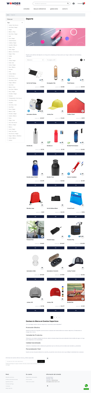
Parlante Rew (30, 239)
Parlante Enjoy (50, 239)
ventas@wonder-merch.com (53, 381)
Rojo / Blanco (12, 67)
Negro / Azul (12, 120)
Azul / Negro (12, 38)
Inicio (8, 14)
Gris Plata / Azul (12, 80)
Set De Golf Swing (31, 83)
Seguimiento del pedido (31, 377)
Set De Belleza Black (52, 208)
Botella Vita (70, 302)
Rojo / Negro (12, 91)
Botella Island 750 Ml (32, 177)
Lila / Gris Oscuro (13, 122)
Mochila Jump (30, 208)
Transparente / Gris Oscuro (15, 98)
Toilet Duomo (70, 83)
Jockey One (50, 114)
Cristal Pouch (70, 208)
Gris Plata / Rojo (13, 100)
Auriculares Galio (31, 271)
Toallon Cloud (71, 114)
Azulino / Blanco (13, 116)
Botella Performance (72, 145)
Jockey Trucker (71, 271)
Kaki (10, 71)
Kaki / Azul (11, 62)
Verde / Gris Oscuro (13, 25)
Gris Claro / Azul (12, 104)
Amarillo (11, 102)
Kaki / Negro (12, 49)
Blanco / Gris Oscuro (14, 51)
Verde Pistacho (12, 40)
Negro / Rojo (12, 54)
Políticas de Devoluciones (12, 379)
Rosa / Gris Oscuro (13, 78)
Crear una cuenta (30, 381)
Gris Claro (11, 85)
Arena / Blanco (12, 138)
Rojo (10, 58)
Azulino (10, 140)
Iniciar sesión (29, 379)
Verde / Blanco (12, 73)
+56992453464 (54, 380)
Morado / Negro (13, 113)
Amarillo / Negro (13, 93)
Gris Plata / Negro (13, 27)
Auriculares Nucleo (32, 114)
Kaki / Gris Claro (13, 131)
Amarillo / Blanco (13, 45)
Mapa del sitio (9, 388)
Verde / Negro (12, 60)
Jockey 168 (50, 302)
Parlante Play (70, 239)
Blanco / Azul (12, 87)
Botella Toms (50, 177)
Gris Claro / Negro (13, 34)
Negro (10, 29)
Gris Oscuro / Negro (13, 133)
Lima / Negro (12, 129)
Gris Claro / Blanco (13, 89)
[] (22, 23)
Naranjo (11, 96)
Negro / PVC (12, 47)
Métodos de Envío (10, 377)
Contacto (8, 386)
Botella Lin (49, 145)
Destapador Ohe (51, 83)
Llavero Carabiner (72, 177)
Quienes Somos (9, 381)
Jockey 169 (30, 302)
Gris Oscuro (11, 76)
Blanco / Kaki (12, 111)
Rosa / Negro (12, 109)
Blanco (10, 127)
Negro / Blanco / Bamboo (15, 135)
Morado (11, 69)
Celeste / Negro (12, 42)
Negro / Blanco (12, 82)
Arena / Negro (12, 65)
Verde (10, 56)
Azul (10, 36)
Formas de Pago (10, 384)
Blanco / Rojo (12, 31)
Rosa (10, 118)
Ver (35, 91)
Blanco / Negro (12, 124)
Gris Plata (11, 107)
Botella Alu (29, 145)
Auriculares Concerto (52, 271)
